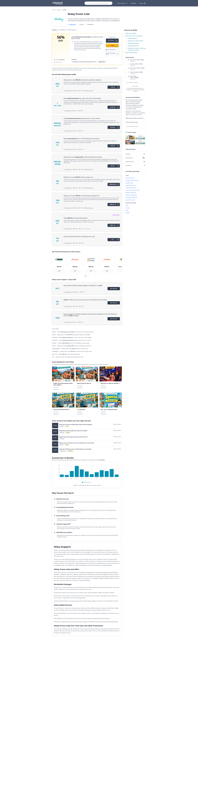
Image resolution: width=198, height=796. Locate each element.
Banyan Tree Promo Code (131, 195)
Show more (135, 86)
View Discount (113, 288)
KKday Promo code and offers (135, 41)
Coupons (59, 10)
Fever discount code (130, 178)
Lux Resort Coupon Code (131, 187)
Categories (133, 3)
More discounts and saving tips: (134, 36)
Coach (127, 210)
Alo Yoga (127, 208)
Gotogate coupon (129, 183)
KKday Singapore (132, 38)
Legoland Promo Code (130, 185)
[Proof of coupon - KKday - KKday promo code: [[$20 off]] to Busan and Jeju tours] (140, 137)
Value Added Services (133, 46)
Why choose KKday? (131, 33)
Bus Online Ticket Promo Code (132, 180)
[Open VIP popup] (118, 54)
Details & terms (68, 90)
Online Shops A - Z (122, 3)
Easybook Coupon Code (131, 192)
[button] (142, 3)
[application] (87, 473)
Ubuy (127, 205)
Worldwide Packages (133, 43)
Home (53, 10)
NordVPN (128, 212)
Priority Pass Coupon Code (131, 197)
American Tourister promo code (132, 190)
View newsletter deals (131, 52)
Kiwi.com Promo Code (130, 200)
